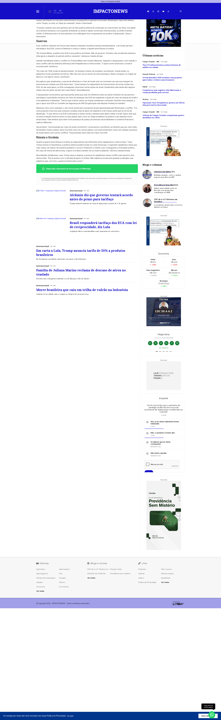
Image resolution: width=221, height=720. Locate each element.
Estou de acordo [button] (208, 716)
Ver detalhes (163, 348)
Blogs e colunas (152, 164)
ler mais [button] (70, 716)
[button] (156, 351)
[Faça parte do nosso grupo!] (211, 714)
